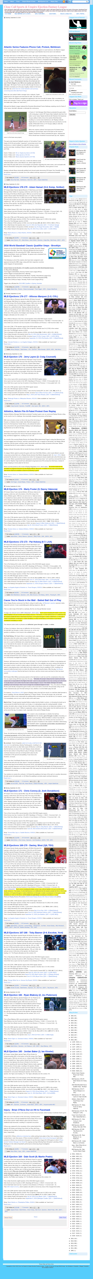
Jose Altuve (72, 579)
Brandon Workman (83, 286)
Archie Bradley (81, 242)
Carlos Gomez (78, 321)
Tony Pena (72, 953)
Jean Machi (84, 528)
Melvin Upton (76, 675)
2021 (72, 1027)
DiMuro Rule (78, 408)
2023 (72, 1023)
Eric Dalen (80, 439)
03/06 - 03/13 (75, 1219)
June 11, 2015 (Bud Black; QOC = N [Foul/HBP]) (41, 1093)
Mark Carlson (78, 643)
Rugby (74, 787)
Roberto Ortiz (74, 771)
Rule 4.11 (80, 832)
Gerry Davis (83, 474)
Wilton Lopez (74, 999)
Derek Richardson (81, 401)
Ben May (84, 260)
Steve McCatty (78, 915)
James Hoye (72, 518)
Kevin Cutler (71, 598)
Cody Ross (71, 358)
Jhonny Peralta (77, 545)
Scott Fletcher (74, 892)
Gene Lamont (79, 468)
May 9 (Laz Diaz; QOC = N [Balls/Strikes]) (46, 910)
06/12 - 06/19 (75, 1185)
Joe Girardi (79, 554)
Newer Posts (8, 1217)
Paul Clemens (80, 733)
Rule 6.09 (76, 850)
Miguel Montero (82, 682)
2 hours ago (71, 88)
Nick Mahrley (79, 717)
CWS (82, 316)
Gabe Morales (81, 463)
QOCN (48, 349)
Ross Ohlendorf (78, 783)
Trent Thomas (81, 962)
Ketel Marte (74, 596)
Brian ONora (14, 1151)
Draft (70, 419)
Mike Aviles (80, 684)
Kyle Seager (79, 610)
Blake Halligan (81, 270)
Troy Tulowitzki (72, 965)
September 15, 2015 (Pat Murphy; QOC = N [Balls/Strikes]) (46, 338)
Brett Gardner (72, 291)
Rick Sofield (76, 764)
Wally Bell (71, 992)
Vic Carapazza (80, 987)
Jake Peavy (76, 514)
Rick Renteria (78, 763)
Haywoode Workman (73, 488)
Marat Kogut (74, 638)
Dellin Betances (75, 400)
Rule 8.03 (84, 862)
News (79, 712)
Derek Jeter (71, 401)
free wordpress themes (47, 1267)
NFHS (70, 706)
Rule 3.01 (77, 822)
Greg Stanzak (79, 479)
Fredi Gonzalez (80, 461)
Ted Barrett (84, 925)
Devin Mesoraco (78, 407)
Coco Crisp (76, 356)
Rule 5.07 (77, 839)
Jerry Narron (80, 544)
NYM (85, 707)
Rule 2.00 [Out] (82, 811)
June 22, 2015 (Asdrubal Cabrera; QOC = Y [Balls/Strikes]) (45, 912)
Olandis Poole (72, 724)
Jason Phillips (79, 524)
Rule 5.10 (82, 841)
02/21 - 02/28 (75, 1223)
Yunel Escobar (81, 1006)
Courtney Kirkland (73, 363)
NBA (70, 705)
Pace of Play (83, 726)
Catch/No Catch (73, 328)
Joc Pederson (28, 1046)
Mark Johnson (82, 645)
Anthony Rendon (73, 239)
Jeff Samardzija (74, 537)
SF (83, 883)
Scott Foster (82, 892)
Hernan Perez (72, 491)
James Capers (74, 516)
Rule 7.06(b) (77, 855)
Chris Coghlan (83, 338)
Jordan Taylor (72, 577)
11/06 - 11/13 (75, 1054)
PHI (80, 724)
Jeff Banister (36, 925)
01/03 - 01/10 (75, 1235)
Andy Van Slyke (81, 232)
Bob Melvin (84, 275)
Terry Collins (76, 927)
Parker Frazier (74, 727)
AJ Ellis (74, 202)
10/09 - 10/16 (75, 1063)
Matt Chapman (79, 664)
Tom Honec (71, 946)
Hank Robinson (72, 486)
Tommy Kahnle (72, 950)
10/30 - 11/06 (75, 1056)
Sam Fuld (75, 888)
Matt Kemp (53, 240)
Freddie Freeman (81, 460)
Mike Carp (79, 685)
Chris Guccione (77, 342)
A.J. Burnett (71, 198)
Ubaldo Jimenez (81, 973)
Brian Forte (84, 295)
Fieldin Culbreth (83, 451)
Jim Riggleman (82, 549)
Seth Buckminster (82, 902)
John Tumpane (79, 568)
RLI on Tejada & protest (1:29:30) (25, 153)
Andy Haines (83, 230)
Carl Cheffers (73, 319)
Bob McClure (76, 275)
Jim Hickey (84, 545)
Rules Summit (81, 871)
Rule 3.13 (81, 825)
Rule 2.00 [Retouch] (79, 815)
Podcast (76, 747)
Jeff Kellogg (78, 533)
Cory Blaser (80, 361)
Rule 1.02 (80, 787)
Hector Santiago (73, 489)
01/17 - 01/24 (75, 1233)
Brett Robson (78, 293)
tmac (85, 1008)
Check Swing (31, 1209)
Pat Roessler (72, 733)
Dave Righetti (75, 386)
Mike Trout (73, 698)
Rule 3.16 (75, 827)
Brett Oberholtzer (15, 595)
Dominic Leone (74, 412)
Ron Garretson (75, 778)
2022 (72, 1025)
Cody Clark (83, 356)
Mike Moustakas (74, 692)
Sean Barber (72, 899)
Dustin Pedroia (78, 419)
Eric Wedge (80, 442)
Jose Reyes (84, 580)
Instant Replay (22, 482)
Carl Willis (80, 319)
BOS (80, 251)
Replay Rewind (78, 761)
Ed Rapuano (74, 422)
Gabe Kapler (72, 463)
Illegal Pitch (81, 500)
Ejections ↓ (53, 13)
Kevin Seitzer (73, 603)
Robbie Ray (82, 768)
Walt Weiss (58, 349)
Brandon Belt (81, 282)
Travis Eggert (38, 289)
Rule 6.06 (73, 848)
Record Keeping (78, 759)
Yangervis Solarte (73, 1001)
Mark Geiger (75, 645)
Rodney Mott (72, 776)
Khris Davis (80, 603)
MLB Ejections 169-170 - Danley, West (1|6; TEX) (28, 845)
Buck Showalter (83, 309)
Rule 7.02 (73, 852)
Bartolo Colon (76, 254)
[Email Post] (30, 177)
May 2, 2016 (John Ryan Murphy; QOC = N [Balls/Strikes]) (43, 394)
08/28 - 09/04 (75, 1158)
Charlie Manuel (79, 333)
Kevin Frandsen (79, 598)
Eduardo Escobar (73, 426)
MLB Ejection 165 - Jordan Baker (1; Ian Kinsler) (28, 1051)
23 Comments (25, 592)
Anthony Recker (82, 237)
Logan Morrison (74, 624)
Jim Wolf (71, 551)
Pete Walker (81, 741)
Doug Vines (82, 417)
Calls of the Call (72, 317)
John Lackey (80, 565)
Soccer (76, 909)
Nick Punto (76, 719)
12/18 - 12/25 (75, 1044)
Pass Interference (83, 727)
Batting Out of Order (75, 260)
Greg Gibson (81, 477)
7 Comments (24, 1149)
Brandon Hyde (72, 286)
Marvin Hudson (73, 658)
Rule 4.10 (73, 832)
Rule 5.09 (73, 841)
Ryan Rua (76, 880)
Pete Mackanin (72, 741)
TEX (32, 927)
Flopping (71, 454)
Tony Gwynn (84, 951)
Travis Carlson (78, 957)
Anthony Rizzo (83, 239)
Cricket (70, 366)
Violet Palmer (76, 990)
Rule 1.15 (81, 790)
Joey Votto (73, 559)
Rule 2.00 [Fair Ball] (76, 801)
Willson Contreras (82, 997)
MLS (86, 629)
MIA (57, 1209)
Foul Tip (73, 456)
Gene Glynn (71, 468)
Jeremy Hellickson (72, 540)
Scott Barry (84, 890)
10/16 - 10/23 (75, 1061)
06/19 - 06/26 (75, 1182)
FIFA (76, 446)
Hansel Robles (82, 486)
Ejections (40, 240)
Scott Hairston (72, 894)
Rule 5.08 (84, 839)
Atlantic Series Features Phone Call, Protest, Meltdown (32, 47)
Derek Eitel (83, 400)
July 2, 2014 (57, 455)
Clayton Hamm (84, 349)
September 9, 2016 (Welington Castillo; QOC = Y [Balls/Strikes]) (44, 1198)
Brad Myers (82, 281)
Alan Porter (72, 212)
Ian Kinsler (23, 1104)
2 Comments (25, 287)
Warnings (77, 994)
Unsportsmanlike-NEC (49, 1104)
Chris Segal (81, 346)
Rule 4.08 (78, 831)
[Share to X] (37, 178)
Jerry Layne (35, 406)
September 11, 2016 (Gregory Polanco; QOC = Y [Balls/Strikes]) (44, 583)
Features (83, 447)
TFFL (79, 922)
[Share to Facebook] (39, 178)
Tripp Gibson (80, 964)
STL (70, 885)
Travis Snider (74, 960)
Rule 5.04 (71, 838)
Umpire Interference (75, 975)
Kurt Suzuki (77, 608)
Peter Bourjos (72, 743)
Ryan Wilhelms (73, 881)
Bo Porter (78, 272)
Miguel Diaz (73, 682)
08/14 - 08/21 (75, 1163)
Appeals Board (15, 1209)
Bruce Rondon (72, 307)
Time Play (84, 939)
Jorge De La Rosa (81, 577)
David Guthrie (72, 391)
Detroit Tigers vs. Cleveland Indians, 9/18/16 (20, 1038)
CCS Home (8, 13)
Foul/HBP (28, 406)
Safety (79, 887)
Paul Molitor (79, 734)
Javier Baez (77, 526)
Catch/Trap (84, 328)
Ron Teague (84, 780)
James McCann (73, 519)
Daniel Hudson (79, 377)
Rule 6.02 (78, 845)
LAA (28, 595)
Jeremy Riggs (81, 540)
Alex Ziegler (77, 221)
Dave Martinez (83, 384)
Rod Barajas (82, 775)
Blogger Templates (84, 1266)
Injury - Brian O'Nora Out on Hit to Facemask (27, 1110)
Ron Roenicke (74, 780)
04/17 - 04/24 (75, 1204)
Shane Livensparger (28, 289)
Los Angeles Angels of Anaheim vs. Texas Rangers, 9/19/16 (25, 918)
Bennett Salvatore (76, 261)
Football (78, 455)
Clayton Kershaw (73, 351)
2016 (72, 1039)
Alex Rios (85, 218)
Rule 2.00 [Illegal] (78, 804)
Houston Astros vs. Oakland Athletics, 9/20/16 (21, 474)
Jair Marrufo (79, 510)
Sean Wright (72, 902)
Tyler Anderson (72, 967)
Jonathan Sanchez (80, 573)
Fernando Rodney (73, 451)
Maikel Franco (84, 631)
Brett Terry (85, 293)
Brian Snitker (33, 240)
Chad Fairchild (83, 330)
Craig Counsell (15, 406)
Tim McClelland (76, 936)
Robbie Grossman (73, 768)
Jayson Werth (77, 528)
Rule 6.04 (76, 846)
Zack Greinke (79, 1008)
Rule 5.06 (22, 783)
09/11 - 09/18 (75, 1154)
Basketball (84, 258)
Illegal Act (82, 498)
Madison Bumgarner (75, 631)
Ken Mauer (84, 593)
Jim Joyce (73, 547)
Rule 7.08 (84, 855)
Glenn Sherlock (72, 477)
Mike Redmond (73, 696)
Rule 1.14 (75, 790)
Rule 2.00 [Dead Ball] (81, 799)
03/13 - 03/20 (75, 1216)
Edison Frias (82, 424)
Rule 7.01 (84, 850)
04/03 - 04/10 (75, 1209)
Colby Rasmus (79, 358)
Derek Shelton (72, 403)
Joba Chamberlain (78, 552)
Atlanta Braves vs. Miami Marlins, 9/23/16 (19, 232)
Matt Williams (80, 670)
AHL (83, 200)
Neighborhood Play (74, 710)
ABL (77, 200)
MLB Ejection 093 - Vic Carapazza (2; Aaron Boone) (81, 152)
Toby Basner (50, 987)
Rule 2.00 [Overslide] (74, 813)
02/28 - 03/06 (75, 1221)
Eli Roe (80, 433)
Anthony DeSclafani (73, 237)
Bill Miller (84, 265)
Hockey (71, 493)
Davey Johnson (74, 387)
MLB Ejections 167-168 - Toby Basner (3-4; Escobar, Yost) (33, 932)
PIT (86, 724)
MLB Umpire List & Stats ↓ (23, 13)
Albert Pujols (72, 214)
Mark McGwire (76, 649)
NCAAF (83, 705)
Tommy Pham (80, 950)
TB (69, 922)
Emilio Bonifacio (78, 435)
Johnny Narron (72, 570)
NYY (73, 708)
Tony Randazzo (80, 953)
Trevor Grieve (72, 964)
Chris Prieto (77, 344)
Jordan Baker (30, 1104)
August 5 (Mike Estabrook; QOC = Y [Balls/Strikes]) (50, 523)
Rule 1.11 (75, 789)
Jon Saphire (77, 572)
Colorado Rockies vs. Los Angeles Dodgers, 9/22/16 (22, 342)
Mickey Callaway (73, 680)
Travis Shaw (84, 958)
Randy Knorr (72, 757)
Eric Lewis (83, 440)
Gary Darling (84, 465)
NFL (75, 707)
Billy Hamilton (84, 268)
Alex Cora (71, 218)
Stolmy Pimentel (78, 918)
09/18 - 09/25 (75, 1071)
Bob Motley (73, 277)
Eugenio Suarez (78, 444)
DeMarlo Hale (77, 398)
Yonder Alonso (73, 1004)
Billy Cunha (77, 268)
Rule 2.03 (71, 822)
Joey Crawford (83, 558)
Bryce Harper (72, 309)
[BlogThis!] (34, 178)
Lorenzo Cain (83, 624)
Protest (29, 482)
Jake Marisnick (78, 512)
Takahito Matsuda (78, 923)
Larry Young (79, 619)
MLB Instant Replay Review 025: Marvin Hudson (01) (41, 896)
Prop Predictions (80, 748)
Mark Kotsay (72, 647)
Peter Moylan (80, 743)
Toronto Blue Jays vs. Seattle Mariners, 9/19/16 (21, 832)
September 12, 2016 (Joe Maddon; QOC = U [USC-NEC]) (41, 914)
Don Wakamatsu (83, 414)
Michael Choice (73, 677)
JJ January (81, 509)
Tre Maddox (82, 960)
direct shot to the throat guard (47, 1138)
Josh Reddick (72, 584)
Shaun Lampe (72, 908)
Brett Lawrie (80, 291)
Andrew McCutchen (83, 226)
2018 (72, 1035)
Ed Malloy (84, 421)
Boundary (74, 279)
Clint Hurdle (72, 354)
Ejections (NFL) (80, 432)
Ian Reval (76, 498)
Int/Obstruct (79, 505)
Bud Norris (83, 310)
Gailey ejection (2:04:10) (23, 155)
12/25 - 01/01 (75, 1042)
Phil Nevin (79, 745)
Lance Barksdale (74, 614)
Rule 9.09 (78, 869)
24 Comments (25, 837)
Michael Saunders (73, 678)
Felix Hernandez (72, 449)
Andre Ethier (84, 225)
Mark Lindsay (80, 647)
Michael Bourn (84, 675)
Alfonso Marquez (15, 349)
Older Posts (62, 1217)
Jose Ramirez (77, 580)
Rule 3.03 (84, 822)
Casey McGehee (81, 326)
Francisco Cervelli (73, 458)
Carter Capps (79, 324)
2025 (72, 1018)
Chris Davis (81, 340)
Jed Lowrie (72, 530)
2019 (72, 1032)
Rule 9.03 (71, 867)
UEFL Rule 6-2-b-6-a (13, 1186)
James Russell (82, 519)
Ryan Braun (72, 876)
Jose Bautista (79, 579)
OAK (43, 536)
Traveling (71, 957)
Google (47, 1266)
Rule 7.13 (78, 859)
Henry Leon (82, 489)
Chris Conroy (22, 840)
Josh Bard (72, 582)
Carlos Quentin (79, 323)
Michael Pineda (82, 677)
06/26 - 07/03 (75, 1180)
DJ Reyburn (78, 368)
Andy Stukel (73, 232)
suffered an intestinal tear (23, 1136)
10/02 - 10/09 (75, 1066)
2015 (72, 1238)
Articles (85, 244)
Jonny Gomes (72, 575)
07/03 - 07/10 (75, 1178)
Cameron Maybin (82, 317)
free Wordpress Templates (72, 1266)
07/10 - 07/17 (75, 1175)
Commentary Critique (79, 359)
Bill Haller (76, 263)
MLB (80, 630)
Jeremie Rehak (81, 539)
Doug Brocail (73, 415)
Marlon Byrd (73, 654)
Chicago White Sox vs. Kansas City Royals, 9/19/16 (22, 980)
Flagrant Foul (81, 453)
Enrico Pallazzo (82, 437)
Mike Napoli (81, 694)
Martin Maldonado (82, 654)
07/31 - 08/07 (75, 1168)
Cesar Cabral (74, 330)
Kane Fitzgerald (82, 589)
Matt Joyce (82, 666)
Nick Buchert (72, 715)
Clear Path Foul (82, 351)
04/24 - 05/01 (75, 1202)
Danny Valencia (23, 536)
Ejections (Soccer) (73, 433)
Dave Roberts (83, 386)
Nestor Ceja (72, 712)
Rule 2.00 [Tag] (73, 820)
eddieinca (73, 90)
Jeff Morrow (76, 535)
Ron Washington (75, 782)
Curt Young (75, 366)
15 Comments (25, 1043)
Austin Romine (82, 247)
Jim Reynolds (72, 549)
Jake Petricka (84, 514)
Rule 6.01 (30, 180)
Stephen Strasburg (78, 913)
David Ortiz (72, 393)
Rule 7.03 (81, 852)
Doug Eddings (83, 415)
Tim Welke (76, 939)
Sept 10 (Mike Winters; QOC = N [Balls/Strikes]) (48, 581)
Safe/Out (71, 887)
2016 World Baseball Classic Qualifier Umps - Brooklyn (32, 245)
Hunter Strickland (73, 495)
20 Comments (25, 923)
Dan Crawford (79, 372)
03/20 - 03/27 (75, 1214)
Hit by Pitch (80, 491)
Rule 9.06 (71, 869)
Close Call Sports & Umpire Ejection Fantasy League (35, 6)
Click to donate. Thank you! (76, 99)
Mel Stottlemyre (79, 673)
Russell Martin (78, 873)
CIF (82, 314)
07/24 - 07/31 (75, 1171)
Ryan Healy (71, 878)
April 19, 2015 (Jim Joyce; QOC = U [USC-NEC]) (43, 972)
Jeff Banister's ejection (48, 603)
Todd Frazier (84, 941)
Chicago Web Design (60, 1266)
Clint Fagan (14, 482)
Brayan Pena (73, 288)
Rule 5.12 (78, 843)
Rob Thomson (81, 766)
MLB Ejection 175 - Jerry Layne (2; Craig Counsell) (30, 356)
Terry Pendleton (80, 929)
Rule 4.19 (82, 834)
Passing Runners (74, 729)
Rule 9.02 (83, 866)
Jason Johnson (81, 523)
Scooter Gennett (75, 890)
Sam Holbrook (83, 889)
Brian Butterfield (75, 295)
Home (35, 1217)
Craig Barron (82, 363)
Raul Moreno (80, 757)
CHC (77, 314)
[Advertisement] (35, 32)
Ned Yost (39, 987)
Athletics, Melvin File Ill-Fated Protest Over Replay (30, 411)
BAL (75, 251)
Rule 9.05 (83, 867)
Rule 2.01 (82, 820)
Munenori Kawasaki (80, 703)
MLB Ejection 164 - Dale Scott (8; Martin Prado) (28, 1156)
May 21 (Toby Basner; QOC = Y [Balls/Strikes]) (49, 826)
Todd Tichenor (83, 943)
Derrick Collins (83, 403)
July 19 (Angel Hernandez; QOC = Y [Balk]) (46, 227)
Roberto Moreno (83, 769)
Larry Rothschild (78, 617)
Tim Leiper (85, 934)
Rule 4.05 (84, 829)
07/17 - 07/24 (75, 1173)
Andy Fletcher (83, 228)
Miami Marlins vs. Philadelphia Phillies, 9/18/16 (21, 1202)
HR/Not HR (81, 484)
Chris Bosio (75, 338)
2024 (72, 1020)
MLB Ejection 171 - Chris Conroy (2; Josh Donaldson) (31, 791)
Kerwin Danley (51, 925)
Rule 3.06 (80, 824)
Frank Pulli (72, 460)
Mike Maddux (72, 691)
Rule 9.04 (77, 867)
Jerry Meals (72, 544)
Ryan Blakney (44, 1046)
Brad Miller (74, 281)
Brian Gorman (75, 297)
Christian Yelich (81, 347)
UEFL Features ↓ (40, 13)
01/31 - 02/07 (75, 1228)
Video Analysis (82, 988)
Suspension (82, 920)
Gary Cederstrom (73, 465)
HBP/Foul (76, 483)
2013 (72, 1243)
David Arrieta (83, 387)
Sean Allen (83, 897)
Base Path (74, 256)
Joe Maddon (76, 556)
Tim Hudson (78, 934)
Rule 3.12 (75, 825)
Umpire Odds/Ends (43, 180)
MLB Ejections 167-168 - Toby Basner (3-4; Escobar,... (78, 1131)
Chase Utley (77, 335)
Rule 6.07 (80, 848)
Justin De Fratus (78, 586)
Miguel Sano (72, 684)
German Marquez (74, 474)
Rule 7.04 (71, 853)
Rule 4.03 (71, 829)
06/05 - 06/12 (75, 1187)
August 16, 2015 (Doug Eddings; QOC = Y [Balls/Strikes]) (42, 1091)
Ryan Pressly (79, 878)
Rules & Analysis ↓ (66, 13)
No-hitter (82, 719)
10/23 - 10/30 (75, 1059)
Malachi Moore (75, 633)
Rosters (20, 289)
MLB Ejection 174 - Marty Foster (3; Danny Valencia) (30, 489)
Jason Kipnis (71, 524)
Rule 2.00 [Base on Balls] (79, 796)
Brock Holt (78, 303)
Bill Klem (79, 265)
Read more (77, 53)
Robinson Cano (83, 773)
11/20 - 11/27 (75, 1049)
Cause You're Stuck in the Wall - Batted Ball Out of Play (32, 600)
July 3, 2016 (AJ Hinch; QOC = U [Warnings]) (40, 1034)
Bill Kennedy (72, 265)
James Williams (72, 521)
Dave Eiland (76, 382)
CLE (72, 316)
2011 (72, 1248)
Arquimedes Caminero (74, 244)
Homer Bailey (78, 493)
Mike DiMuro (78, 687)
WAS (82, 990)
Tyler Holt (84, 969)
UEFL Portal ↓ (80, 13)
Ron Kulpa (84, 778)
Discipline (77, 410)
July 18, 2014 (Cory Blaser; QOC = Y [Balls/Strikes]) (42, 1196)
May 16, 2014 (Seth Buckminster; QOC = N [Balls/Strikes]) (45, 334)
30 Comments (25, 177)
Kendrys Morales (74, 594)
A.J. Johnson (79, 198)
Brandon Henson (82, 284)
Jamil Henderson (76, 82)
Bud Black (74, 311)
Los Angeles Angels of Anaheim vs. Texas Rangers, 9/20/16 (25, 587)
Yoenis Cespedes (83, 1002)
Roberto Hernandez (73, 769)
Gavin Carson (83, 467)
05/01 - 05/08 (75, 1199)
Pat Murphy (82, 731)
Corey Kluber (72, 361)
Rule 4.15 (76, 834)
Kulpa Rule (47, 240)
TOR (47, 840)
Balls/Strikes (25, 240)
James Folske (82, 516)
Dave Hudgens (84, 382)
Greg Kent (71, 479)
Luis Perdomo (80, 626)
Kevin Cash (82, 596)
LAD (34, 1046)
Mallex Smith (78, 635)
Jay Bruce (71, 528)
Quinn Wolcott (73, 754)
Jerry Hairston (72, 542)
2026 (72, 1015)
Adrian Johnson (80, 211)
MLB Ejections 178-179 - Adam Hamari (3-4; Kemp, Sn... (79, 1080)
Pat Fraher (84, 729)
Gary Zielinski (74, 467)
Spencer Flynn (84, 909)
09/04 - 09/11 (75, 1156)
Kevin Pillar (77, 601)
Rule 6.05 (84, 847)
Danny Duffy (78, 379)
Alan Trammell (82, 212)
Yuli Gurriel (73, 1006)
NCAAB (76, 705)
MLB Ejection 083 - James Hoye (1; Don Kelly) (81, 188)
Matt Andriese (73, 661)
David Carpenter (74, 389)
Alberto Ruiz (14, 289)
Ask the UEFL (14, 783)
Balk (86, 251)
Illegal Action (72, 500)
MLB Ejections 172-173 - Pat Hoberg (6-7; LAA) (28, 542)
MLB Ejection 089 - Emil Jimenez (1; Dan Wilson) (81, 179)
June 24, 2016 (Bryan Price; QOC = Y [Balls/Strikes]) (42, 976)
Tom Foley (73, 944)
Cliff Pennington (72, 352)
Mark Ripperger (83, 651)
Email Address (73, 111)
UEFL (35, 180)
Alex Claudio (82, 216)
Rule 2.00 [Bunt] (73, 797)
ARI (75, 204)
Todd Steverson (74, 943)
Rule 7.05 (79, 853)
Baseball (74, 258)
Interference (23, 180)
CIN (86, 314)
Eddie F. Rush (82, 422)
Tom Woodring (80, 948)
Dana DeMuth (77, 375)
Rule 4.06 (73, 831)
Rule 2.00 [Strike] (79, 819)
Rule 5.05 (79, 838)
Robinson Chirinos (74, 775)
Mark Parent (73, 650)
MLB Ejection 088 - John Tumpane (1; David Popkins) (81, 170)
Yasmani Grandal (73, 1002)
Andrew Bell (73, 226)
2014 (72, 1241)
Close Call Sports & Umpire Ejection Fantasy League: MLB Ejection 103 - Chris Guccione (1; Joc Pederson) (75, 85)
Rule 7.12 (71, 859)
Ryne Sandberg (83, 881)
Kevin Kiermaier (79, 600)
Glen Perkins (82, 475)
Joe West (43, 925)
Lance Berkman (79, 615)
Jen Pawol (82, 537)
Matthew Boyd (72, 671)
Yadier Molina (82, 999)
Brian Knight (78, 298)
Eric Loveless (72, 442)
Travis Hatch (76, 958)
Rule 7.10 (82, 857)
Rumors (71, 873)
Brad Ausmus (83, 279)
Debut (85, 398)
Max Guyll (80, 671)
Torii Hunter (82, 955)
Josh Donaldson (36, 840)
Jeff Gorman (79, 531)
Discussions (84, 410)
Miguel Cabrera (83, 680)
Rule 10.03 (75, 792)
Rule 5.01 (71, 836)
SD (72, 883)
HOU (83, 483)
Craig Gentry (82, 365)
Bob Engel (80, 274)
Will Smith (83, 995)
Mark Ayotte (80, 642)
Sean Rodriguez (73, 901)
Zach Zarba (72, 1008)
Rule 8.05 (79, 864)
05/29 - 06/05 (75, 1190)
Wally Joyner (80, 992)
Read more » (7, 174)
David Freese (82, 389)
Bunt (70, 312)
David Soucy (78, 396)
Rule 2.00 (82, 792)
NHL (80, 706)
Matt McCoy (80, 668)
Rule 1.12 (81, 789)
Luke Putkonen (77, 628)
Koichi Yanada (79, 605)
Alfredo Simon (79, 223)
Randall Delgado (81, 755)
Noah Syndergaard (73, 720)
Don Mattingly (73, 414)
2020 (72, 1030)
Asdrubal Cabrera (77, 246)
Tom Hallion (81, 945)
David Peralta (80, 393)
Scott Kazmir (79, 894)
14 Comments (25, 403)
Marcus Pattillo (72, 640)
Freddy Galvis (72, 461)
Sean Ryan (82, 901)
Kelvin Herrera (77, 593)
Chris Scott (73, 345)
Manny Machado (82, 636)
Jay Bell (83, 526)
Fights (73, 453)
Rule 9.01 (75, 866)
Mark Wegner (83, 652)
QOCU (44, 406)
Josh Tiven (80, 584)
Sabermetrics (79, 885)
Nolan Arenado (42, 349)
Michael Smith (81, 678)
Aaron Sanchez (78, 205)
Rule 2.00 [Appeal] (74, 794)
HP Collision (72, 484)
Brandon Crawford (73, 284)
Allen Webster (77, 225)
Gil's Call (73, 475)
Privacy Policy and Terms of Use (46, 1264)
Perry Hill (83, 740)
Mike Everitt (81, 689)
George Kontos (78, 470)
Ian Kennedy (81, 496)
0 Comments (25, 781)
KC (35, 987)
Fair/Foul (82, 446)
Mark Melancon (84, 649)
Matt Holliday (75, 666)
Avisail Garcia (72, 249)
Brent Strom (82, 289)
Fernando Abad (81, 449)
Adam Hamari (14, 240)
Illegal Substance (73, 502)
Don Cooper (82, 412)
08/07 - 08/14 (75, 1166)
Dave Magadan (74, 384)
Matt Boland (78, 663)
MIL (40, 406)
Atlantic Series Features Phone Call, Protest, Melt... (78, 1074)
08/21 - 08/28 (75, 1161)
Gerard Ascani (76, 472)
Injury (20, 1151)
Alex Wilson (80, 219)
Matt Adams (78, 659)
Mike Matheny (80, 691)
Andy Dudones (74, 228)
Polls (83, 747)
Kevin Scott (84, 601)
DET (12, 1104)
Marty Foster (37, 536)
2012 (72, 1245)
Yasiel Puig (82, 1001)
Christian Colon (72, 347)
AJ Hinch (80, 202)
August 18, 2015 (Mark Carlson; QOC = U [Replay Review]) (42, 974)
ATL (20, 240)
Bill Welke (82, 267)
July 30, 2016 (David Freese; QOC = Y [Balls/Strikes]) (42, 525)
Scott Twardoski (79, 895)
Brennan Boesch (81, 288)
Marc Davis (82, 638)
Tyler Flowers (76, 969)
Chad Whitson (76, 331)
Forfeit (85, 454)
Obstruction (81, 722)
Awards (80, 249)
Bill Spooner (74, 267)
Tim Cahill (72, 934)
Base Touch (83, 256)
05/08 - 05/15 (75, 1197)
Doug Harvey (74, 417)
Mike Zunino (71, 699)
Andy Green (74, 230)
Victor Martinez (72, 988)
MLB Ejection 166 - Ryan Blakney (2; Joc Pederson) (30, 995)
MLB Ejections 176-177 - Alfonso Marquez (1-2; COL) (31, 296)
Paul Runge (79, 736)
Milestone (79, 699)
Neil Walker (83, 710)
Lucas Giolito (73, 626)
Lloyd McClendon (82, 623)
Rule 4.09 (84, 831)
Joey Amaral (74, 558)
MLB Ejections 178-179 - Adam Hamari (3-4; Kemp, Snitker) (34, 187)
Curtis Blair (82, 366)
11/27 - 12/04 (75, 1047)
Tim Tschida (80, 937)
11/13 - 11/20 (75, 1051)
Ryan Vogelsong (83, 880)
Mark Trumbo (74, 652)
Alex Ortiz (79, 218)
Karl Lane (71, 591)
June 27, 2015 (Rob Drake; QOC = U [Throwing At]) (44, 579)
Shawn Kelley (80, 908)
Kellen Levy (79, 591)
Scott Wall (77, 897)
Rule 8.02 (76, 862)
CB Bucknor (77, 312)
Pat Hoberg (42, 595)
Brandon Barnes (72, 282)
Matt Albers (84, 659)
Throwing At (53, 595)
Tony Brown (77, 951)
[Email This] (32, 178)
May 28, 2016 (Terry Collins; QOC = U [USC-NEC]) (42, 229)
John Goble (79, 563)
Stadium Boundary (39, 783)
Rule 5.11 (71, 843)
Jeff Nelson (84, 535)
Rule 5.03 (83, 836)
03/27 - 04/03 (75, 1211)
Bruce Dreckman (80, 305)
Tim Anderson (75, 932)
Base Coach (84, 254)
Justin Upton (78, 587)
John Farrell (77, 561)
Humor (84, 493)
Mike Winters (81, 698)
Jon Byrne (80, 570)
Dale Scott (38, 1209)
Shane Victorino (81, 906)
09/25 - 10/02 (75, 1068)
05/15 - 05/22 (75, 1195)
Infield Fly (84, 502)
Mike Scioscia (34, 595)
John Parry (77, 566)
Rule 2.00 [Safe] (72, 817)
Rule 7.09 (74, 857)
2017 (72, 1037)
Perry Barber (77, 740)
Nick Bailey (83, 713)
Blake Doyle (73, 270)
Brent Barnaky (72, 289)
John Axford (80, 559)
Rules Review (29, 783)
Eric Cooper (72, 439)
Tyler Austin (80, 967)
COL (29, 349)
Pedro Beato (79, 738)
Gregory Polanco (77, 481)
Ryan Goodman (81, 876)
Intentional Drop (73, 507)
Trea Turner (72, 962)
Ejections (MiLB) (73, 430)
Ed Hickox (76, 421)
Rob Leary (73, 766)
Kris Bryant (75, 607)
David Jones (81, 391)
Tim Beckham (84, 932)
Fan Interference (73, 447)
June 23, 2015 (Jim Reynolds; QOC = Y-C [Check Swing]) (42, 225)
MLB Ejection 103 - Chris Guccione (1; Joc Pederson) (75, 69)
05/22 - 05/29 (75, 1192)
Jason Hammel (72, 523)
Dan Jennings (79, 373)
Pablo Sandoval (75, 726)
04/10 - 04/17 (75, 1207)
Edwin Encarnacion (83, 426)
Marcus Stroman (82, 640)
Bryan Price (81, 307)
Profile (70, 749)
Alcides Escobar (15, 987)
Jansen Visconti (81, 521)
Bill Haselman (83, 263)
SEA (78, 883)
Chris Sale (84, 344)
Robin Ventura (74, 773)
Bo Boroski (71, 272)
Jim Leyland (82, 547)
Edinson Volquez (73, 424)
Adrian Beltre (78, 209)
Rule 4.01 (82, 827)
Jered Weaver (72, 538)
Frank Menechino (83, 458)
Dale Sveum (78, 370)
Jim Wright (79, 551)
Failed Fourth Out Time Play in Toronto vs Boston (81, 161)
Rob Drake (84, 764)
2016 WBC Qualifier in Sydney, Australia (30, 283)
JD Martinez (74, 509)
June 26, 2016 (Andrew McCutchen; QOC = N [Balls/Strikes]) (44, 828)
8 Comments (25, 347)
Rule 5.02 (77, 836)
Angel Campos (73, 233)
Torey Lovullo (72, 955)
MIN (75, 630)
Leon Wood (78, 621)
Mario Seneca (72, 642)
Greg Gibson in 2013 (18, 692)
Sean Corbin (82, 899)
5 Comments (25, 534)
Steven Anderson (77, 916)
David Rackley (77, 395)
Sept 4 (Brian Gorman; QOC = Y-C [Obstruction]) (49, 392)
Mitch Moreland (60, 925)
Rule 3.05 (73, 824)
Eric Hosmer (76, 440)
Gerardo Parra (84, 472)
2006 (72, 1250)
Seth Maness (76, 904)
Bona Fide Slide (15, 180)
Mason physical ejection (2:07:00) (25, 156)
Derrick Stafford (76, 405)
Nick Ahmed (77, 713)
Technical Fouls (73, 925)
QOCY (59, 240)
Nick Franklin (79, 715)
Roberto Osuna (83, 771)
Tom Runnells (80, 946)
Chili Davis (79, 337)
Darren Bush (79, 380)
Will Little (76, 995)
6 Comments (24, 238)
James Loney (82, 517)
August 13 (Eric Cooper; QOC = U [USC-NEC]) (45, 336)
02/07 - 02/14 (75, 1226)
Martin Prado (51, 1209)
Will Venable (72, 997)
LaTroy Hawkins (81, 612)
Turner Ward (82, 965)
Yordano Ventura (83, 1004)
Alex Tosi (72, 219)
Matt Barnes (80, 661)
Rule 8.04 (73, 864)
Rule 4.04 (78, 829)
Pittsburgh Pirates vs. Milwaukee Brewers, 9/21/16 (22, 398)
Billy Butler (71, 268)
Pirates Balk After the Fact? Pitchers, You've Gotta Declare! (75, 57)
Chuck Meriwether (73, 349)
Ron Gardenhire (82, 777)
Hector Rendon (82, 488)
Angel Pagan (81, 235)
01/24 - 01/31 (75, 1231)
